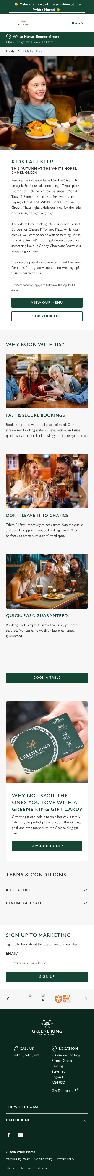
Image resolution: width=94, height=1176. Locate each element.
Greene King (18, 1120)
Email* (12, 953)
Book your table (47, 316)
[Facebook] (8, 1135)
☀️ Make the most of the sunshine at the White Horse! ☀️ (47, 7)
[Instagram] (20, 1135)
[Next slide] (84, 999)
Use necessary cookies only (47, 670)
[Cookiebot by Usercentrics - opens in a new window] (69, 502)
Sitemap (11, 1168)
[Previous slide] (9, 999)
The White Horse (22, 1107)
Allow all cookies (47, 655)
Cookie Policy (43, 1159)
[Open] (8, 23)
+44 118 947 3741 (25, 1055)
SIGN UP (47, 977)
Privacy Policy (65, 1159)
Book (77, 23)
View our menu (47, 303)
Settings (73, 641)
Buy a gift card (47, 846)
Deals (10, 51)
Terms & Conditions (34, 1168)
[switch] (82, 594)
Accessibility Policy (18, 1159)
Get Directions (62, 1090)
